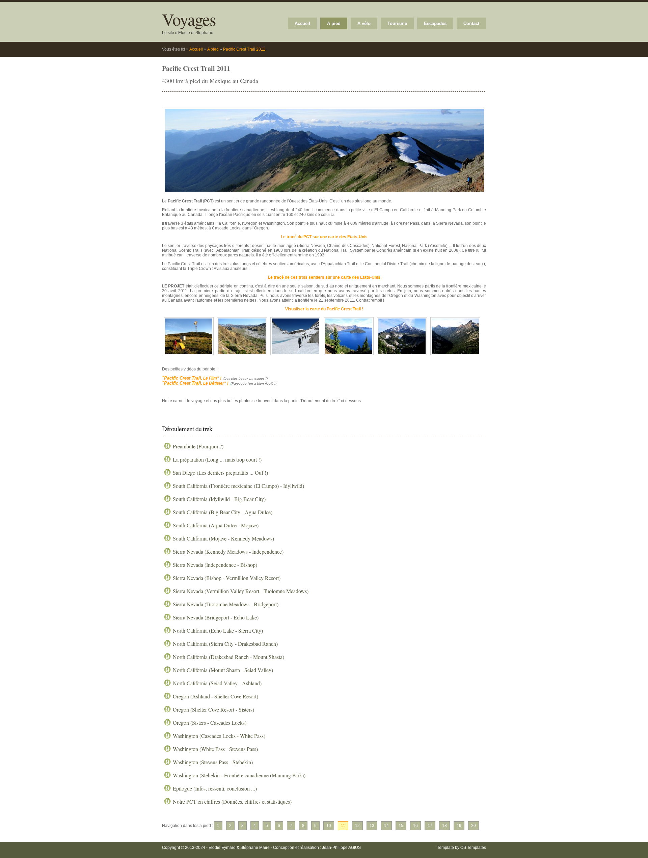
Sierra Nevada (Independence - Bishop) (215, 564)
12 (357, 825)
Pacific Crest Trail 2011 (244, 49)
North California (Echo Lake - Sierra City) (218, 630)
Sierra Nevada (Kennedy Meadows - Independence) (228, 551)
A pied (334, 23)
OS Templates (473, 847)
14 (386, 825)
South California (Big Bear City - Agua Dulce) (222, 512)
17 (430, 825)
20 (473, 825)
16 (415, 825)
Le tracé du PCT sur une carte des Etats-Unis (324, 236)
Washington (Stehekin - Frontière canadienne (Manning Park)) (239, 775)
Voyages (189, 19)
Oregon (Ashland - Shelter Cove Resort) (215, 696)
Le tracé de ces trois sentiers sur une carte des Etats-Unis (324, 277)
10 (328, 825)
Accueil (302, 23)
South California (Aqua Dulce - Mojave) (216, 525)
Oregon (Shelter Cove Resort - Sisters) (213, 709)
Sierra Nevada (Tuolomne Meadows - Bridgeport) (225, 604)
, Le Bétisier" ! (195, 383)
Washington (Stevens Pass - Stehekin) (213, 762)
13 (372, 825)
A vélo (364, 23)
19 (459, 825)
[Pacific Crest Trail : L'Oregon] (348, 355)
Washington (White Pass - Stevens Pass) (215, 748)
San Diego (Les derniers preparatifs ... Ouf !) (220, 472)
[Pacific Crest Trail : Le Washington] (324, 193)
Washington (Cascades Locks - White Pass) (219, 735)
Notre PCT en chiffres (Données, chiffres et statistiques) (232, 801)
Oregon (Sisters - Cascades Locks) (209, 722)
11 (343, 825)
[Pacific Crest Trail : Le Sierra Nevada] (295, 355)
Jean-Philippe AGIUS (341, 847)
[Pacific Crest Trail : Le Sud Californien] (188, 355)
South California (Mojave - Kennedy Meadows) (223, 538)
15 (401, 825)
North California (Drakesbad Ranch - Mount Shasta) (228, 656)
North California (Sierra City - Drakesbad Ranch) (225, 643)
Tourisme (397, 23)
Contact (471, 23)
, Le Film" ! (191, 378)
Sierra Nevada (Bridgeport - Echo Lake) (216, 617)
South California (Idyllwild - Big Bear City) (219, 498)
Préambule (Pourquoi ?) (198, 446)
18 (444, 825)
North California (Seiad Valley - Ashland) (217, 683)
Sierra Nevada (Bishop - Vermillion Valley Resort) (226, 577)
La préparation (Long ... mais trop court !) (217, 459)
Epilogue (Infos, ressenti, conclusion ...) (215, 788)
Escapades (435, 23)
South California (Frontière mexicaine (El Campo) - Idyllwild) (238, 485)
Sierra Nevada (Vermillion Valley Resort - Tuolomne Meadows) (240, 590)
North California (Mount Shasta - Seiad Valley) (223, 669)
